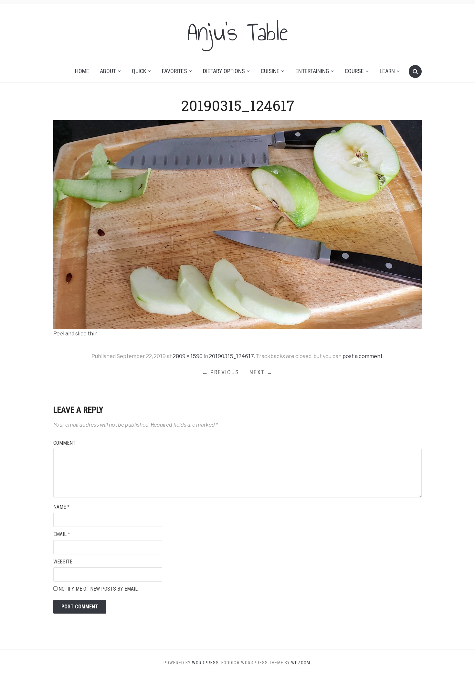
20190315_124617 (231, 356)
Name (61, 507)
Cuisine (270, 71)
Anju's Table (237, 32)
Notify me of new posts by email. (98, 589)
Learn (387, 71)
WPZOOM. (301, 662)
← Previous (220, 372)
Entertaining (312, 71)
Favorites (174, 71)
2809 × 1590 (188, 356)
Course (354, 71)
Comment (64, 443)
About (108, 71)
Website (62, 562)
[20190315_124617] (237, 224)
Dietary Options (224, 71)
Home (82, 71)
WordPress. (206, 662)
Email (61, 534)
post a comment (363, 356)
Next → (261, 372)
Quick (139, 71)
